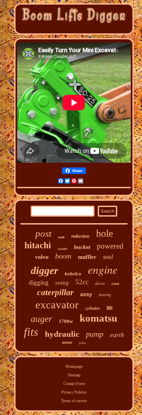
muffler (87, 257)
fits (31, 332)
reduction (80, 236)
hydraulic (62, 333)
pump (94, 334)
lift (110, 308)
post (43, 233)
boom (63, 256)
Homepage (74, 366)
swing (62, 283)
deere (100, 283)
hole (104, 233)
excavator (57, 305)
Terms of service (74, 400)
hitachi (37, 245)
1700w (66, 321)
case (116, 283)
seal (108, 256)
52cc (82, 282)
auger (41, 319)
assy (86, 294)
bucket (82, 247)
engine (103, 269)
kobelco (73, 273)
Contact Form (74, 383)
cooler (62, 249)
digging (39, 282)
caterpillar (55, 292)
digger (44, 270)
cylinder (92, 308)
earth (117, 334)
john (82, 342)
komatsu (98, 318)
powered (110, 246)
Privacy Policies (74, 392)
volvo (42, 257)
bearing (105, 295)
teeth (61, 237)
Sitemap (74, 375)
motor (67, 342)
